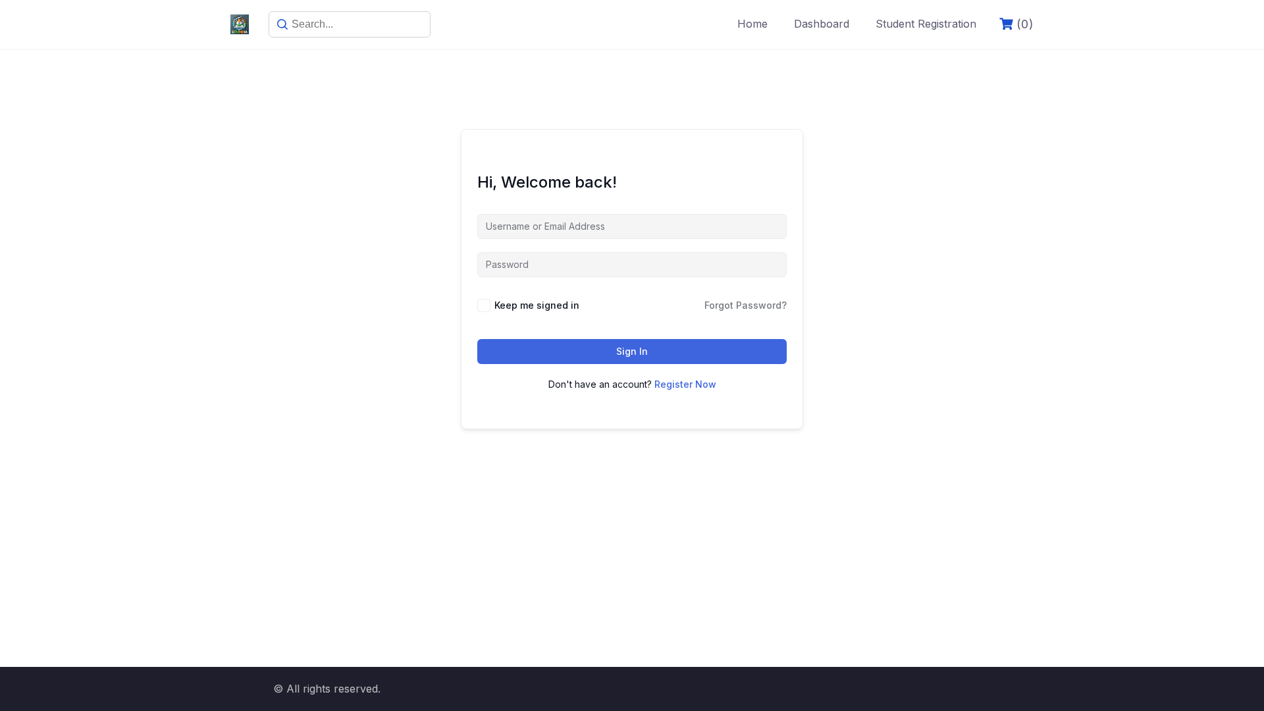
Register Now (685, 384)
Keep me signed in (536, 305)
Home (752, 23)
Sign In (632, 351)
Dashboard (821, 23)
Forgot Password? (745, 305)
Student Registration (926, 23)
